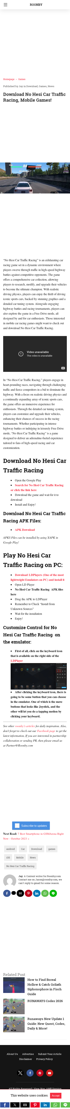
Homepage (8, 79)
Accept (56, 1095)
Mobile (20, 857)
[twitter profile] (20, 1073)
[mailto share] (20, 893)
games (51, 848)
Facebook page (46, 731)
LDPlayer (17, 660)
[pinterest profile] (39, 1073)
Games (21, 79)
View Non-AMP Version (47, 1088)
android (10, 848)
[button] (5, 1105)
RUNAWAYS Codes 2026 (45, 1001)
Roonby (36, 5)
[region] (35, 133)
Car (23, 848)
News (51, 86)
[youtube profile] (49, 1073)
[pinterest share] (28, 893)
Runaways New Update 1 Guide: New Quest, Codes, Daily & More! (46, 1023)
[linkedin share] (37, 893)
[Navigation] (4, 4)
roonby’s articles (25, 726)
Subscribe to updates (34, 825)
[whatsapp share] (45, 893)
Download (32, 86)
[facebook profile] (30, 1073)
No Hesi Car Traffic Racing (20, 866)
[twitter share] (13, 893)
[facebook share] (7, 893)
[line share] (53, 893)
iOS (8, 857)
